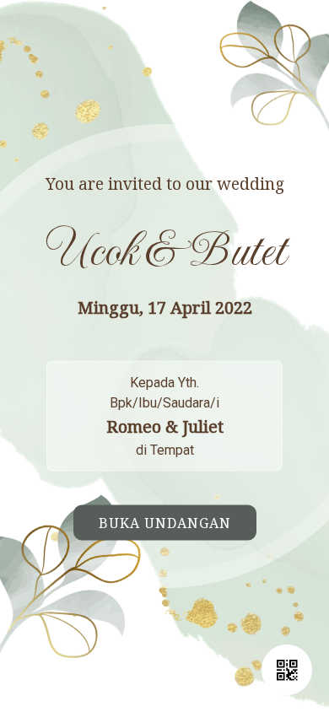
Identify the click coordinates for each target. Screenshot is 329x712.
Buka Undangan (165, 523)
